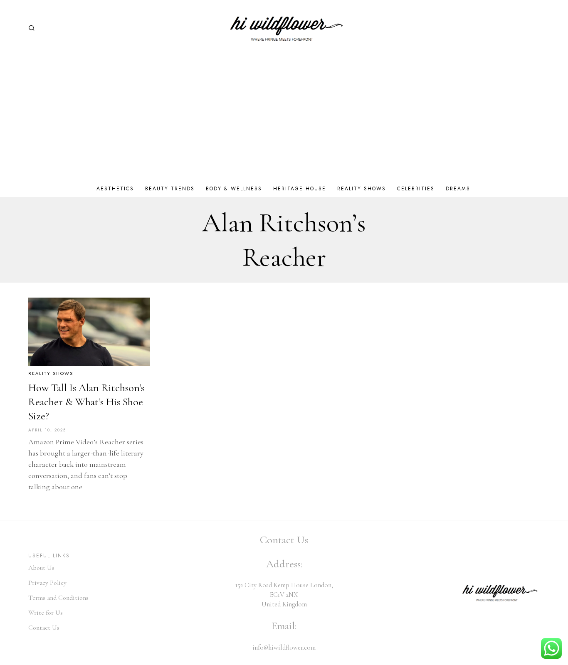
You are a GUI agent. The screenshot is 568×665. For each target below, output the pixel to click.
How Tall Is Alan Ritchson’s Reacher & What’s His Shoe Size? (86, 401)
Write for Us (45, 612)
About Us (41, 568)
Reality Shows (50, 373)
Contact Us (43, 627)
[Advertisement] (284, 118)
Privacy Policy (47, 583)
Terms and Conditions (58, 598)
